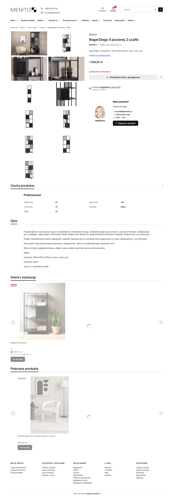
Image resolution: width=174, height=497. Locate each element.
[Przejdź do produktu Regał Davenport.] (42, 311)
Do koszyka (18, 359)
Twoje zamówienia (18, 467)
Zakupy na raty (48, 475)
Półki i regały (32, 27)
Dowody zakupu (49, 467)
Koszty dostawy (48, 470)
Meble (22, 27)
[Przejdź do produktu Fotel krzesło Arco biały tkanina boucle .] (49, 405)
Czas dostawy (48, 472)
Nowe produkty (142, 470)
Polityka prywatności (82, 478)
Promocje (140, 472)
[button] (160, 9)
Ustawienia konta (18, 470)
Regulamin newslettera (82, 483)
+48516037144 (51, 8)
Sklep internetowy (86, 494)
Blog (106, 472)
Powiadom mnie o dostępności (125, 77)
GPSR (75, 470)
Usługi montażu (142, 467)
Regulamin (77, 467)
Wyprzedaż (141, 475)
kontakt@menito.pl (52, 13)
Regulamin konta (80, 480)
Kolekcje (139, 478)
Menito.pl (14, 27)
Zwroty (76, 472)
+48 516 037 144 (122, 115)
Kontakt (108, 467)
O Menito (108, 470)
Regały (42, 27)
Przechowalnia (17, 472)
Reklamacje (78, 475)
